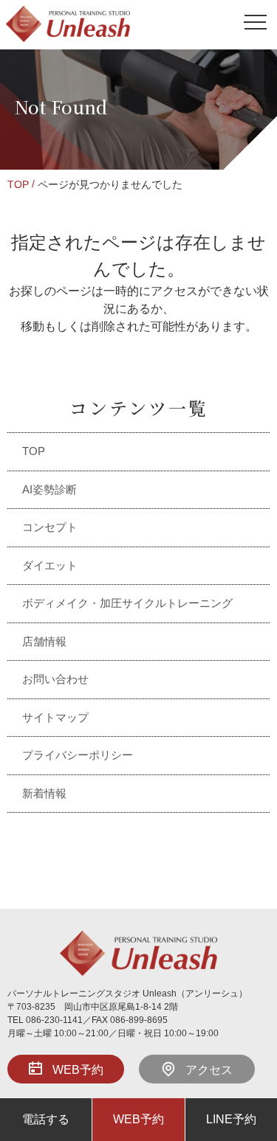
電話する (45, 1119)
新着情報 (44, 793)
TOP (18, 184)
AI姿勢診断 (49, 489)
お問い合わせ (55, 679)
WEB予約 (77, 1070)
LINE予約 (231, 1119)
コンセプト (50, 527)
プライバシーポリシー (77, 755)
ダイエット (50, 565)
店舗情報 (44, 641)
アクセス (209, 1070)
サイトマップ (55, 717)
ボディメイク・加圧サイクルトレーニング (127, 603)
